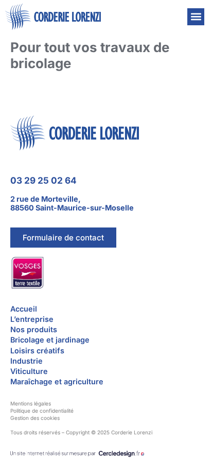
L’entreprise (32, 319)
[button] (195, 16)
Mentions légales (30, 403)
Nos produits (33, 329)
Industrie (26, 360)
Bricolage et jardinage (50, 339)
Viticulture (29, 371)
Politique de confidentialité (42, 411)
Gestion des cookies (35, 418)
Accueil (23, 308)
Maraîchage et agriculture (56, 381)
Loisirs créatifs (37, 350)
